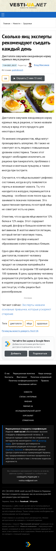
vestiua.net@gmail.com (28, 480)
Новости (28, 392)
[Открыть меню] (3, 15)
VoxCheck (19, 449)
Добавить (16, 353)
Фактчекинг (22, 377)
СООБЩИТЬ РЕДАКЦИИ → (28, 477)
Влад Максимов (41, 65)
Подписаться (40, 353)
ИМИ (34, 441)
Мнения (28, 402)
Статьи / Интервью (28, 397)
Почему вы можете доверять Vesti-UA (20, 331)
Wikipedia (34, 501)
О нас (7, 373)
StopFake (9, 449)
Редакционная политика (24, 373)
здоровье (42, 323)
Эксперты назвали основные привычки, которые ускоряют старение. (26, 309)
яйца (29, 323)
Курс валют (28, 416)
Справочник (28, 420)
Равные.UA (28, 406)
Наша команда (44, 373)
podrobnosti (17, 70)
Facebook (24, 501)
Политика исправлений (41, 377)
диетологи (16, 323)
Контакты (9, 377)
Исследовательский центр (28, 411)
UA (5, 78)
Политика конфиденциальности (23, 381)
